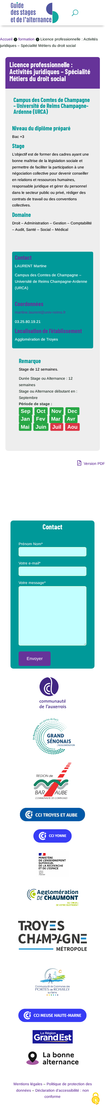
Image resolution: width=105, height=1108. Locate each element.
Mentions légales (27, 1084)
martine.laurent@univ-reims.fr (40, 312)
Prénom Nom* (31, 544)
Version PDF (94, 463)
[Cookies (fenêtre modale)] (95, 1099)
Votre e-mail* (29, 563)
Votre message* (32, 583)
